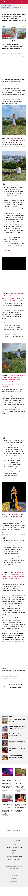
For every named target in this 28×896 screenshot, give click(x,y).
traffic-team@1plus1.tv (14, 881)
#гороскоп (5, 791)
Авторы (14, 853)
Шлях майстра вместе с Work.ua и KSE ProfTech (11, 7)
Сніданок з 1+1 (5, 774)
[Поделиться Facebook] (12, 41)
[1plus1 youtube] (19, 840)
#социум (17, 813)
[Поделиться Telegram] (10, 40)
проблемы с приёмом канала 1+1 (14, 847)
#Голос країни (13, 675)
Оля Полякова (15, 138)
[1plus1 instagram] (8, 840)
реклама (14, 845)
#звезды (5, 675)
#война (14, 678)
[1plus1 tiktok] (13, 840)
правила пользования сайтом (14, 858)
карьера (14, 850)
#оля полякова (6, 678)
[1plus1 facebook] (16, 840)
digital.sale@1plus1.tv (14, 878)
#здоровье (5, 815)
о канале (14, 844)
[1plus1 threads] (11, 840)
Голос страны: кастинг (6, 5)
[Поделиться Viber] (15, 41)
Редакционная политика (14, 859)
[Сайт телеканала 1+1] (4, 2)
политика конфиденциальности (14, 856)
